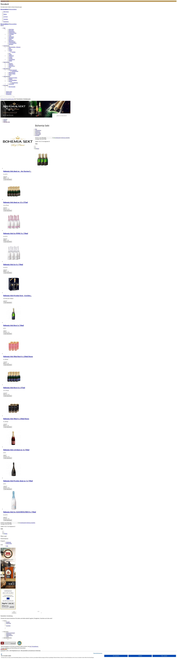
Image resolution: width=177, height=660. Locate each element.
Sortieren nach (38, 137)
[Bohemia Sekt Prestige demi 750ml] (13, 478)
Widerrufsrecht (9, 635)
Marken (5, 14)
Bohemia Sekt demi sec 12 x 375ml (15, 202)
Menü (2, 25)
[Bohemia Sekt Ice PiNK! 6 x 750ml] (13, 230)
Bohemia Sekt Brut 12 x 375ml (14, 388)
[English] (1, 649)
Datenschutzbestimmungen (97, 653)
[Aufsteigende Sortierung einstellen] (62, 137)
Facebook (8, 625)
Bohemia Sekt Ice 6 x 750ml (13, 264)
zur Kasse (5, 16)
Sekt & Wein (9, 543)
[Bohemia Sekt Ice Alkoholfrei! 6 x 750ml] (13, 509)
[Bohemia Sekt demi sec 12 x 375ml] (13, 199)
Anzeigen (37, 139)
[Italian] (4, 649)
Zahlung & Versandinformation (7, 99)
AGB (7, 636)
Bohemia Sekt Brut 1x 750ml (13, 325)
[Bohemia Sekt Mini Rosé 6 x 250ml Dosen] (13, 353)
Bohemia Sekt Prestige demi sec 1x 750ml (18, 481)
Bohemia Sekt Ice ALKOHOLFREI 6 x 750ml (19, 512)
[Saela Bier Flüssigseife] (8, 588)
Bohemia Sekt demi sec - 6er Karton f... (17, 171)
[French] (2, 649)
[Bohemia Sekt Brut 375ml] (13, 384)
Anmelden (5, 19)
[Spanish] (5, 649)
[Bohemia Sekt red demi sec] (13, 446)
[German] (3, 649)
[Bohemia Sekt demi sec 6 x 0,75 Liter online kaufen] (42, 168)
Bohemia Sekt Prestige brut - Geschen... (17, 295)
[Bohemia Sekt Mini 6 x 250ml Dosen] (13, 415)
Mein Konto (6, 11)
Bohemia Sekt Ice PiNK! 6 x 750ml (15, 233)
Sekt (7, 546)
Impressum (8, 623)
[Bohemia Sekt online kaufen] (35, 117)
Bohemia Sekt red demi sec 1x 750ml (16, 450)
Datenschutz (8, 634)
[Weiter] (37, 148)
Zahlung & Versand (10, 632)
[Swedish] (6, 649)
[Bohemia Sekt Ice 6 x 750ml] (13, 261)
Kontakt (8, 622)
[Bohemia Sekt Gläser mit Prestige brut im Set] (13, 292)
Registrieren (6, 21)
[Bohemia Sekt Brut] (13, 322)
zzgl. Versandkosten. (34, 646)
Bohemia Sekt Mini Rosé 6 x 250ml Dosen (18, 356)
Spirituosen (8, 542)
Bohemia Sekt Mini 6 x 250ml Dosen (16, 419)
